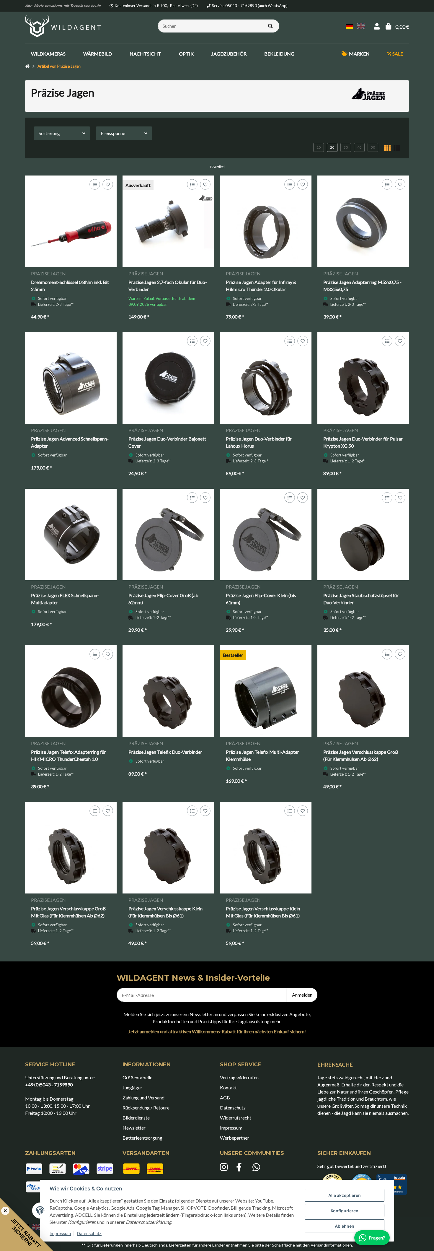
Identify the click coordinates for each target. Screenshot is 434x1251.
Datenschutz (89, 1233)
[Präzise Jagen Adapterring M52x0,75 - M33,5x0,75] (363, 221)
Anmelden (302, 994)
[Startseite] (27, 66)
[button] (377, 26)
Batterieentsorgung (142, 1137)
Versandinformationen (331, 1244)
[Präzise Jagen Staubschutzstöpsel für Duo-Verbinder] (363, 534)
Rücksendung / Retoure (146, 1107)
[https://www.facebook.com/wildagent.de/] (241, 1167)
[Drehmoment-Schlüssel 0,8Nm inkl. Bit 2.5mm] (71, 221)
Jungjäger (132, 1087)
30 (346, 147)
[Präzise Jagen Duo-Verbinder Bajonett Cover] (168, 378)
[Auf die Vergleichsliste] (94, 184)
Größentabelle (137, 1077)
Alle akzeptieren (344, 1195)
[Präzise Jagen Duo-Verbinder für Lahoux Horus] (265, 378)
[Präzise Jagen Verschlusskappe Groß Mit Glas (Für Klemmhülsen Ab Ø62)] (71, 847)
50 (373, 147)
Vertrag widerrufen (239, 1077)
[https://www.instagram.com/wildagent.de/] (225, 1167)
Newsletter (134, 1127)
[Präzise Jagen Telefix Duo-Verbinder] (168, 691)
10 (318, 147)
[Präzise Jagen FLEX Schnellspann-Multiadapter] (71, 534)
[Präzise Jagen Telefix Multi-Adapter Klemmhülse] (265, 691)
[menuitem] (48, 53)
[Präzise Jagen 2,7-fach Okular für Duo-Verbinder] (168, 221)
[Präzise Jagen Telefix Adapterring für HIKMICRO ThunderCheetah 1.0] (71, 691)
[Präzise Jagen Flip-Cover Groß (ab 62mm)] (168, 534)
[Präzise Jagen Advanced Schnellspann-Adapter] (71, 378)
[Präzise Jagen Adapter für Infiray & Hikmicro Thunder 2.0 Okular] (265, 221)
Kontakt (228, 1087)
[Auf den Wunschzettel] (107, 184)
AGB (225, 1097)
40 (359, 147)
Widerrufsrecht (235, 1117)
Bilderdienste (136, 1117)
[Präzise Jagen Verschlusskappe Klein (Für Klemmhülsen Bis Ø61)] (168, 847)
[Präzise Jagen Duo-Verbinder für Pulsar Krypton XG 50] (363, 378)
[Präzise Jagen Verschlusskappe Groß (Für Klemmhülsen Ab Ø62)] (363, 691)
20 (332, 147)
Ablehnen (344, 1226)
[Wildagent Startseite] (63, 25)
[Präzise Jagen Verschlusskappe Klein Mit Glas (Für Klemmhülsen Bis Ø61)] (265, 847)
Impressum (60, 1233)
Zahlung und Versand (143, 1097)
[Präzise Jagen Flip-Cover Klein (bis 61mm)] (265, 534)
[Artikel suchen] (270, 26)
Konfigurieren (344, 1210)
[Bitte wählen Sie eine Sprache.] (350, 25)
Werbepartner (234, 1137)
